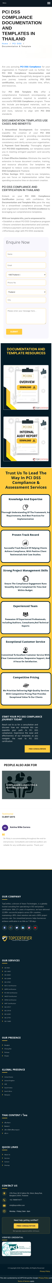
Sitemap (7, 1165)
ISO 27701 (7, 1018)
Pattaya (6, 1052)
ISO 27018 (7, 1010)
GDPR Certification (10, 989)
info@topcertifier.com (17, 1205)
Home (5, 44)
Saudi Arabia (8, 1088)
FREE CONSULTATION (26, 1226)
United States (8, 1077)
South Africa (8, 1091)
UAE (5, 1084)
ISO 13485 (7, 1021)
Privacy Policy (45, 1271)
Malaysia (7, 1095)
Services (7, 1158)
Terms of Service (24, 1281)
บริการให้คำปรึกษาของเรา (12, 1130)
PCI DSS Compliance (30, 66)
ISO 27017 (7, 1007)
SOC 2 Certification (10, 986)
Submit (14, 331)
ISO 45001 (7, 975)
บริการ (6, 1133)
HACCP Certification (10, 996)
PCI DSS (17, 44)
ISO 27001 (7, 982)
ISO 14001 (7, 971)
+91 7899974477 (15, 1200)
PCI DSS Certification (10, 993)
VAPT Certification (10, 1003)
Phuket (6, 1056)
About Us (7, 1154)
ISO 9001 (7, 968)
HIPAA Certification (10, 1000)
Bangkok (7, 1045)
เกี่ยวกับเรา (7, 1123)
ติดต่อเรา (7, 1126)
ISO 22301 (7, 1014)
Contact (6, 1162)
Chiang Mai (7, 1049)
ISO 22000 (7, 978)
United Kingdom (9, 1080)
